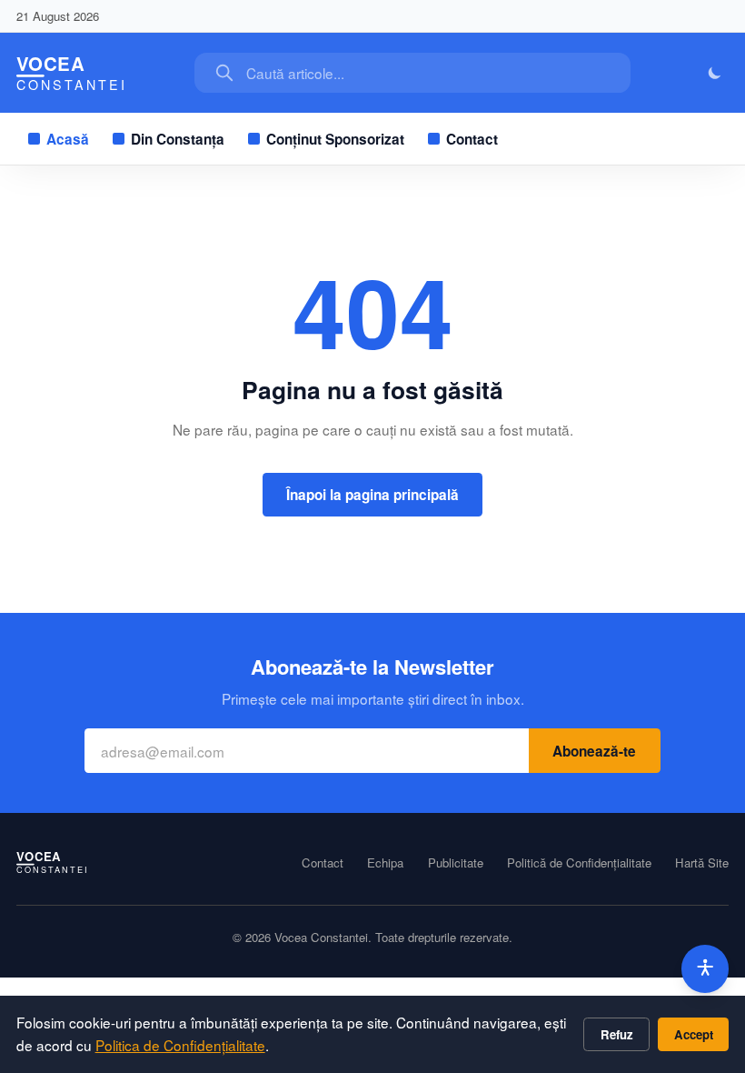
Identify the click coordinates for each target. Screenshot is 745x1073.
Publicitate (455, 863)
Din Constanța (177, 139)
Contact (472, 139)
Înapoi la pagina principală (372, 495)
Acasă (67, 139)
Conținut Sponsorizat (335, 139)
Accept (693, 1034)
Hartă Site (702, 863)
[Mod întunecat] (715, 73)
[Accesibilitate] (705, 969)
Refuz (617, 1034)
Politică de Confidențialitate (579, 863)
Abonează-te (594, 751)
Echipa (385, 863)
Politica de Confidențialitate (180, 1045)
